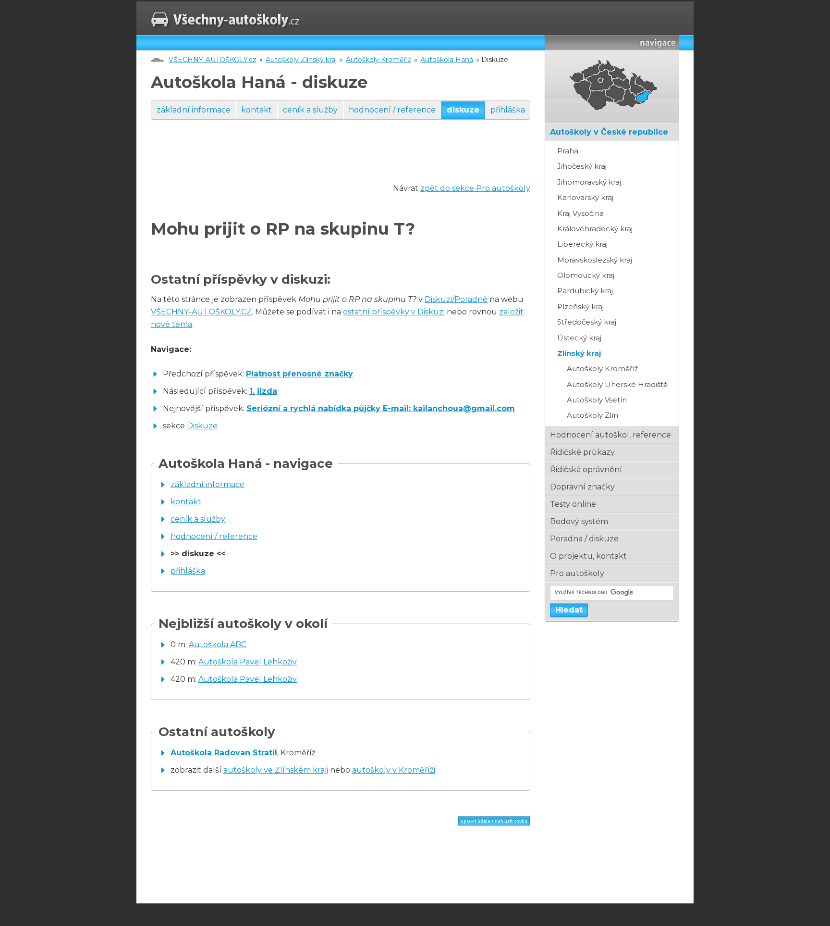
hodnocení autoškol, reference (610, 434)
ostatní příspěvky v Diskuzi (394, 311)
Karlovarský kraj (585, 197)
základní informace (194, 109)
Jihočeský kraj (582, 166)
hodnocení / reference (392, 109)
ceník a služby (310, 109)
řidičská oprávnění (586, 469)
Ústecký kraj (579, 337)
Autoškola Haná (446, 59)
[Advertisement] (325, 160)
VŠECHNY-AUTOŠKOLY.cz (212, 59)
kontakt (256, 109)
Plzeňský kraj (580, 306)
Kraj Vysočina (580, 213)
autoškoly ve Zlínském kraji (275, 770)
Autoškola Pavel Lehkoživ (247, 661)
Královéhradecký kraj (595, 228)
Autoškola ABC (217, 644)
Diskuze (202, 425)
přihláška (507, 109)
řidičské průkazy (582, 452)
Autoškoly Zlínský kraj (301, 59)
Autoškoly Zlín (592, 415)
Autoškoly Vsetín (597, 399)
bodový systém (579, 521)
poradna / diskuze (584, 538)
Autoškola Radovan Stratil (224, 752)
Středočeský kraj (586, 321)
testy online (573, 504)
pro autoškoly (577, 573)
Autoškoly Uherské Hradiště (617, 384)
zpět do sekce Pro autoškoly (475, 188)
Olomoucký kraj (585, 275)
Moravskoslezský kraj (594, 259)
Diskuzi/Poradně (456, 299)
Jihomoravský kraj (589, 182)
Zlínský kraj (579, 353)
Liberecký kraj (582, 244)
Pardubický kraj (585, 290)
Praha (567, 150)
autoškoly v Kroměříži (393, 770)
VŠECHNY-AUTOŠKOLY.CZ (201, 311)
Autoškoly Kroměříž (378, 59)
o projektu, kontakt (588, 556)
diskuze (463, 109)
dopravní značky (582, 486)
